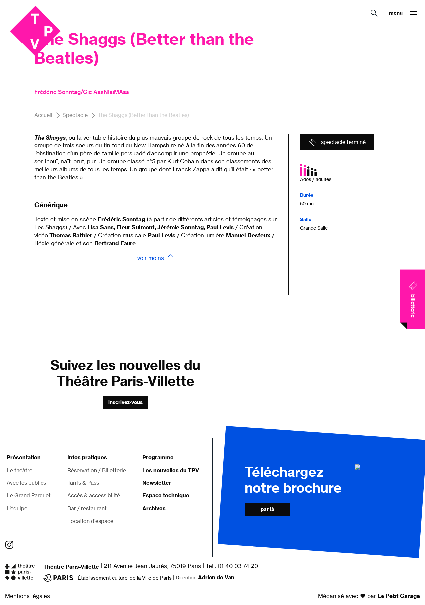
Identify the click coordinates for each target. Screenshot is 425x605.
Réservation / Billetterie (96, 470)
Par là (267, 509)
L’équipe (17, 508)
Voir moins (150, 257)
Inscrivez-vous (125, 402)
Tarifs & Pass (83, 482)
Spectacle (75, 115)
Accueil (43, 115)
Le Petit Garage (399, 595)
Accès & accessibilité (93, 495)
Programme (158, 457)
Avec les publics (26, 482)
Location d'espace (90, 521)
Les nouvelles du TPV (170, 470)
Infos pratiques (87, 457)
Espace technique (165, 495)
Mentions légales (27, 595)
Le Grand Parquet (29, 495)
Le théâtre (19, 470)
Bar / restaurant (87, 508)
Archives (154, 508)
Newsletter (156, 482)
